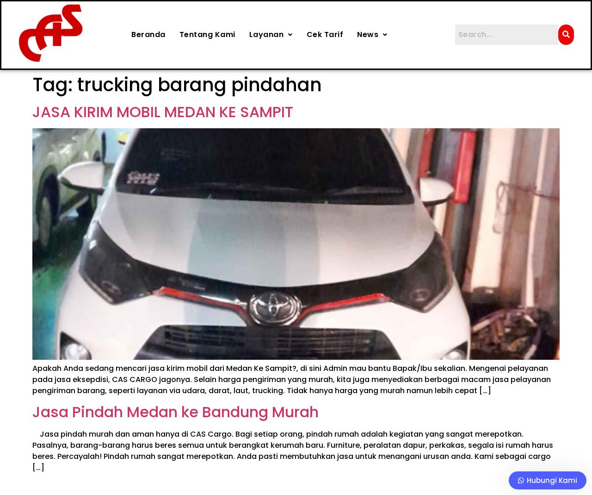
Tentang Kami (207, 34)
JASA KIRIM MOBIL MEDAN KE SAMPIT (162, 111)
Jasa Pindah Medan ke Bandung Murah (175, 411)
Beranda (148, 34)
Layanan (266, 34)
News (367, 34)
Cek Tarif (325, 34)
